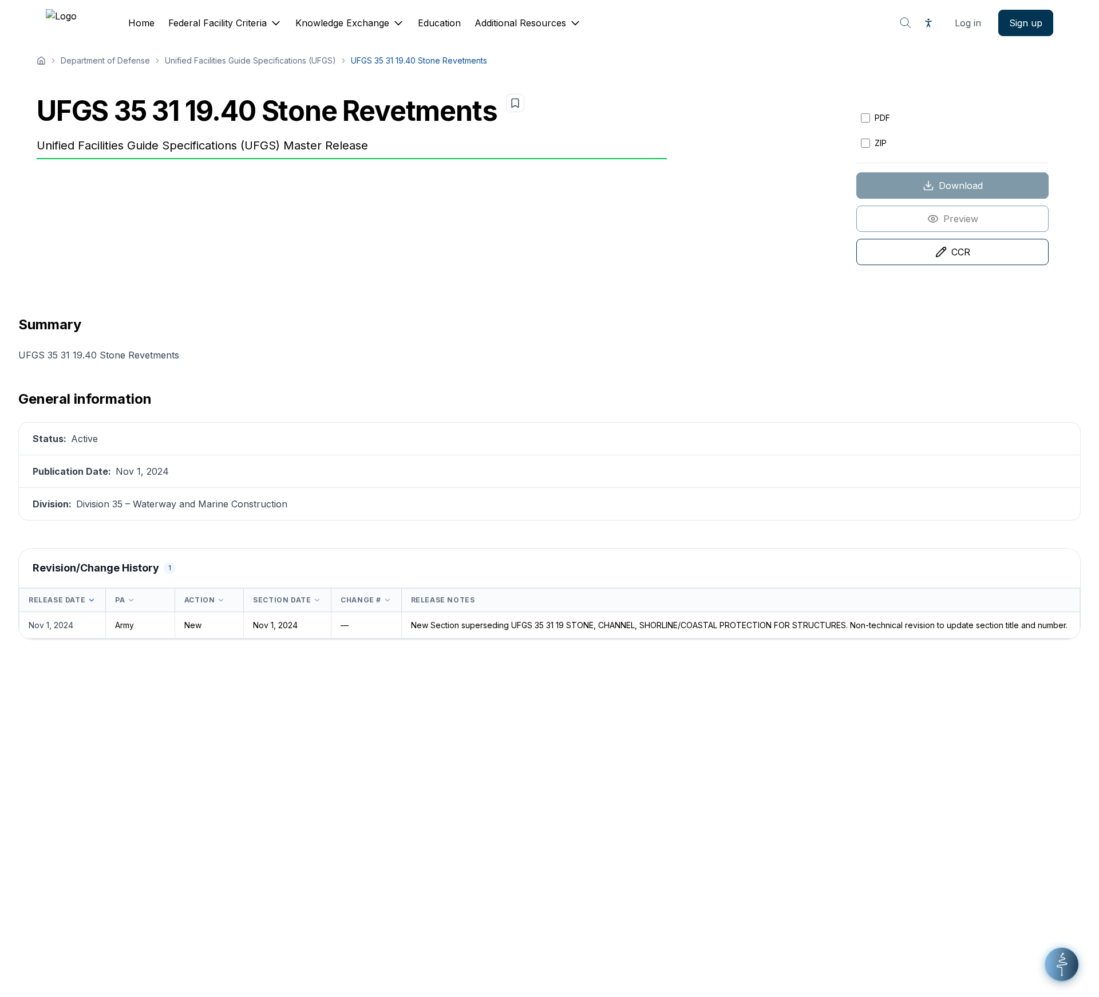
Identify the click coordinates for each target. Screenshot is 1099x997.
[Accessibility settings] (928, 23)
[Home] (41, 60)
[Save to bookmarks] (515, 103)
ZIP (881, 143)
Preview (960, 218)
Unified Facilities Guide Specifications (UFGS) (250, 60)
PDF (882, 118)
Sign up (1025, 23)
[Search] (905, 23)
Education (439, 23)
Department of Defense (105, 60)
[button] (1061, 964)
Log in (968, 23)
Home (141, 23)
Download (961, 185)
